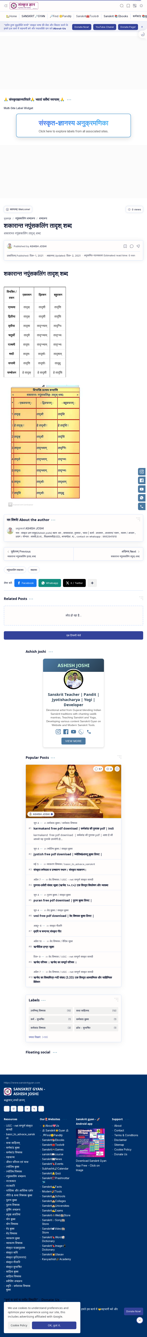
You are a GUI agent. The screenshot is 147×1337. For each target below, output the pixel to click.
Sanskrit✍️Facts (52, 1186)
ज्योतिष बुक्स (12, 1166)
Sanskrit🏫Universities (55, 1205)
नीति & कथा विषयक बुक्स (19, 1195)
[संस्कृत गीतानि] (56, 925)
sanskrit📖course (52, 1154)
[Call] (88, 732)
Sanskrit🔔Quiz (51, 1173)
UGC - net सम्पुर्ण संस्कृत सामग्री (19, 1127)
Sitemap (119, 1144)
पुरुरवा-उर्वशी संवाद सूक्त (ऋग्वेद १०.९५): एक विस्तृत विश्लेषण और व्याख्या (70, 885)
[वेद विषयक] (55, 879)
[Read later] (125, 246)
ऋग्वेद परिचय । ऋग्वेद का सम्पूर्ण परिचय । (55, 962)
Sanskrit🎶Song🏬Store (53, 1222)
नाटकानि (10, 1185)
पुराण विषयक (13, 1204)
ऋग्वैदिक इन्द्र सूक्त (43, 947)
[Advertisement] (73, 62)
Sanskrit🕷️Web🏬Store (56, 1215)
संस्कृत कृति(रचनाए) (16, 1257)
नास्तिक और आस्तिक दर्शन (19, 1190)
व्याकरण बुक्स (13, 1238)
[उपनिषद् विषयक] (51, 1010)
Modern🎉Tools (52, 1191)
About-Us (59, 28)
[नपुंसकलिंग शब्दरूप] (15, 569)
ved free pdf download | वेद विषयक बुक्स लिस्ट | (63, 916)
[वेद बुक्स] (52, 910)
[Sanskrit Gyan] (24, 6)
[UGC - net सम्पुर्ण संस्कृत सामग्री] (77, 879)
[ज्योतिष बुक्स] (54, 848)
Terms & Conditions (126, 1135)
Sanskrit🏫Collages (54, 1201)
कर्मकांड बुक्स (13, 1147)
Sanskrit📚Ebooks (53, 1140)
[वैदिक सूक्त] (67, 941)
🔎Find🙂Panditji (52, 1135)
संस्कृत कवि (12, 1252)
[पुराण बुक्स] (53, 894)
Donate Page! (128, 27)
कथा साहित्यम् (13, 1142)
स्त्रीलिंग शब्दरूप (14, 1281)
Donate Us (120, 1154)
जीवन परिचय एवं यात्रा (17, 1161)
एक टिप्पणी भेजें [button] (73, 635)
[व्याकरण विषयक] (55, 864)
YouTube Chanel (105, 27)
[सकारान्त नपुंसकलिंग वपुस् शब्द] (108, 554)
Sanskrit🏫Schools (53, 1196)
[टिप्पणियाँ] (98, 769)
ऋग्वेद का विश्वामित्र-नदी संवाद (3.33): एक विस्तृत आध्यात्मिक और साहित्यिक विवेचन (72, 979)
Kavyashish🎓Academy (56, 1259)
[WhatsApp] (81, 732)
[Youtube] (27, 1109)
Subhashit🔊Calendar (55, 1168)
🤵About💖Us (50, 1125)
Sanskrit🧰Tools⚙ (53, 1144)
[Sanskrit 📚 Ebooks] (116, 16)
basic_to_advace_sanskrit (20, 1136)
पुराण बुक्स (11, 1200)
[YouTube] (73, 732)
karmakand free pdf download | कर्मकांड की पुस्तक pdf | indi (73, 828)
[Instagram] (58, 732)
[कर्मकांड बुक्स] (54, 822)
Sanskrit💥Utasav (53, 1254)
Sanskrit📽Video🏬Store (53, 1230)
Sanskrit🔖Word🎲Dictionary (53, 1239)
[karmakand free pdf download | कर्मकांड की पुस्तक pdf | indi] (73, 791)
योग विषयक (12, 1223)
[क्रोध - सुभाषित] (96, 1027)
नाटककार (11, 1181)
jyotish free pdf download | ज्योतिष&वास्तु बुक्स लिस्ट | (67, 854)
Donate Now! (81, 27)
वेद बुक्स (10, 1228)
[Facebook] (65, 732)
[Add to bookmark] (117, 769)
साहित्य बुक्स (12, 1271)
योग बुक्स (10, 1219)
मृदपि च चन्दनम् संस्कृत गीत (47, 931)
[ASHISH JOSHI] (30, 246)
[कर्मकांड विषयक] (69, 822)
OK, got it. (54, 1325)
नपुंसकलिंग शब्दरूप (16, 1176)
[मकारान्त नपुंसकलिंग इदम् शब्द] (39, 554)
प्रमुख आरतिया (13, 1214)
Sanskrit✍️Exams (52, 1210)
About (118, 1125)
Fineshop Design (132, 1329)
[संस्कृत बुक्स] (67, 848)
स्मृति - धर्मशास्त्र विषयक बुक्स (18, 1287)
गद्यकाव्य (10, 1157)
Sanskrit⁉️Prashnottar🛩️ (55, 1180)
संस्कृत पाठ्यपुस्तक (15, 1247)
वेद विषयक (11, 1233)
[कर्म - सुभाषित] (51, 1019)
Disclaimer (120, 1140)
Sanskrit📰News (52, 1159)
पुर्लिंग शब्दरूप (13, 1209)
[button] (6, 6)
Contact (119, 1130)
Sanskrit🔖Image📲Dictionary (54, 1247)
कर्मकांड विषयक (14, 1152)
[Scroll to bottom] (139, 1320)
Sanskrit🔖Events (52, 1163)
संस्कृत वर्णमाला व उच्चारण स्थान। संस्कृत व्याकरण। (60, 870)
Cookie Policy (122, 1149)
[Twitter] (20, 1109)
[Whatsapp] (34, 1109)
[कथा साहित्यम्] (96, 1010)
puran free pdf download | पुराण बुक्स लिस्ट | (62, 900)
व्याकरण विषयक (14, 1243)
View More (73, 741)
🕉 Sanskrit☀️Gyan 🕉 (55, 1130)
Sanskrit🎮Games (53, 1149)
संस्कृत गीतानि (13, 1262)
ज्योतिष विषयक (14, 1171)
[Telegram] (41, 1109)
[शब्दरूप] (34, 569)
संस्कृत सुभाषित (14, 1266)
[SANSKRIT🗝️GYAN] (33, 16)
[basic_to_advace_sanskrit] (79, 864)
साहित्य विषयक (13, 1276)
